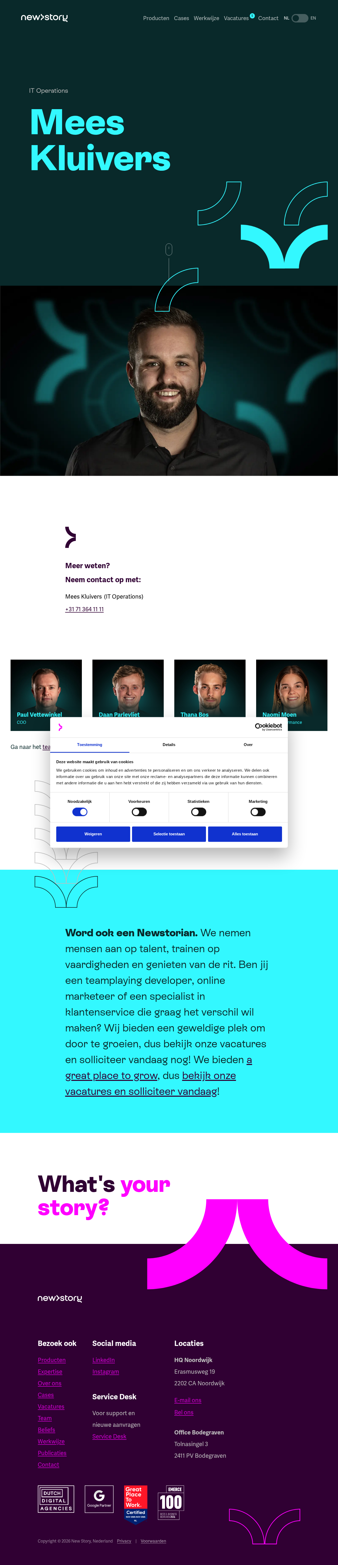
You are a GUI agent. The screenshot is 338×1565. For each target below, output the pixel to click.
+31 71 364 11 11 (84, 609)
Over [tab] (248, 744)
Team (45, 1418)
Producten (156, 18)
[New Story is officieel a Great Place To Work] (135, 1505)
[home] (44, 18)
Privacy (124, 1541)
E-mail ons (187, 1400)
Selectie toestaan (169, 834)
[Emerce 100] (171, 1502)
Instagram (105, 1372)
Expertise (50, 1372)
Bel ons (184, 1412)
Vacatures (51, 1406)
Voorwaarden (153, 1541)
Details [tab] (169, 744)
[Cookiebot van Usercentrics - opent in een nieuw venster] (259, 727)
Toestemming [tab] (89, 744)
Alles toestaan (245, 834)
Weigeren (93, 834)
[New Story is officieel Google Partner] (99, 1499)
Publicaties (52, 1453)
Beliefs (46, 1430)
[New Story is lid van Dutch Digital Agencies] (56, 1499)
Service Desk (109, 1436)
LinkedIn (103, 1360)
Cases (181, 18)
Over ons (50, 1383)
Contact (268, 18)
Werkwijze (206, 18)
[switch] (139, 812)
